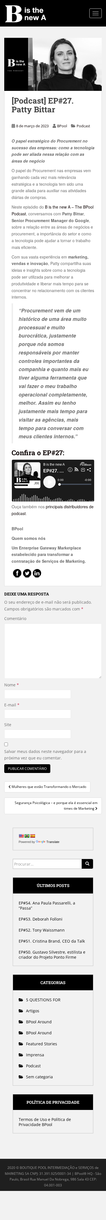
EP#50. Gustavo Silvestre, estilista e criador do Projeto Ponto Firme (52, 954)
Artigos (32, 1010)
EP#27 (37, 452)
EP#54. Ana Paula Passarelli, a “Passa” (47, 905)
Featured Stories (41, 1043)
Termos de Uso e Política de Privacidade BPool (45, 1122)
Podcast (83, 125)
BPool (62, 125)
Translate (52, 842)
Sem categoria (39, 1076)
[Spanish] (32, 836)
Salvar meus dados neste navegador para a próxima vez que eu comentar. (45, 755)
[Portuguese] (26, 836)
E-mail (12, 705)
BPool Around (39, 1021)
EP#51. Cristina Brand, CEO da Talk (52, 941)
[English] (21, 836)
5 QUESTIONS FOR (43, 999)
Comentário (15, 618)
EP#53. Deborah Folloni (40, 919)
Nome (11, 684)
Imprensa (35, 1054)
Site (7, 724)
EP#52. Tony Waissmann (42, 930)
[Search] (87, 864)
